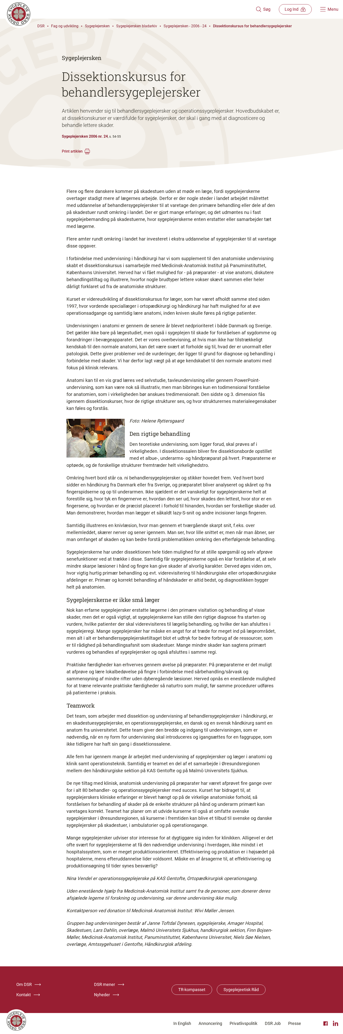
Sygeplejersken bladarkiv (136, 26)
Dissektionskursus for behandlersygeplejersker (252, 26)
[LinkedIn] (335, 1023)
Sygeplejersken (97, 26)
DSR (41, 26)
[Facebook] (326, 1023)
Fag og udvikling (64, 26)
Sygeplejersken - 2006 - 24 (185, 26)
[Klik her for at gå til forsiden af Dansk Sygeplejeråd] (130, 9)
